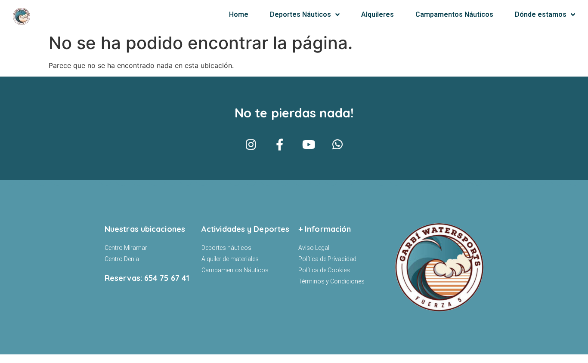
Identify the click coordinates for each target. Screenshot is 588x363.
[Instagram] (251, 144)
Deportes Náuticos (300, 14)
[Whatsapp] (337, 144)
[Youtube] (308, 144)
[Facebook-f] (279, 144)
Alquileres (377, 14)
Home (238, 14)
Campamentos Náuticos (454, 14)
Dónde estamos (540, 14)
